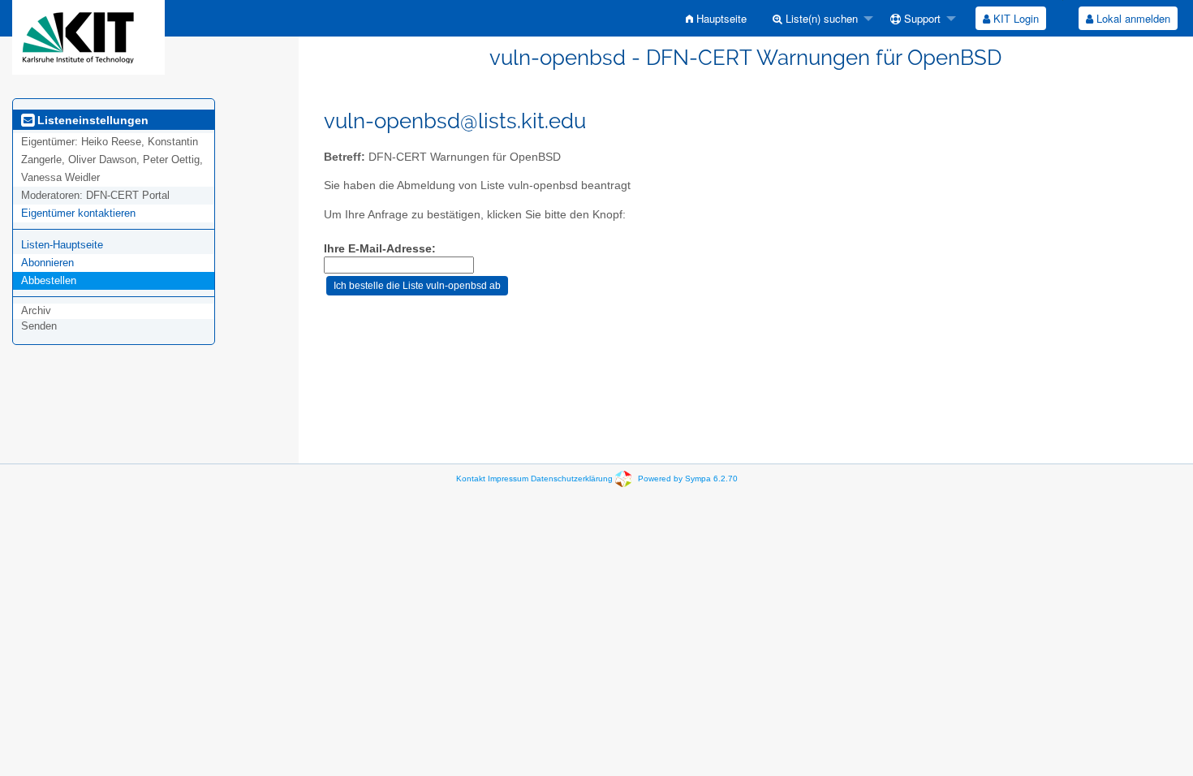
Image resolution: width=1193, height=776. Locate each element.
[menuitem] (716, 18)
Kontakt (470, 478)
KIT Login (1014, 18)
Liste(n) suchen (820, 18)
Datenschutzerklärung (572, 478)
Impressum (508, 478)
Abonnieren (47, 263)
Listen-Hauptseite (62, 245)
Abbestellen (48, 280)
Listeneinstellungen (91, 120)
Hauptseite (720, 18)
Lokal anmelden (1131, 18)
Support (921, 18)
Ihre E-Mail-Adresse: (380, 249)
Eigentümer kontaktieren (78, 213)
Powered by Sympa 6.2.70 (688, 478)
